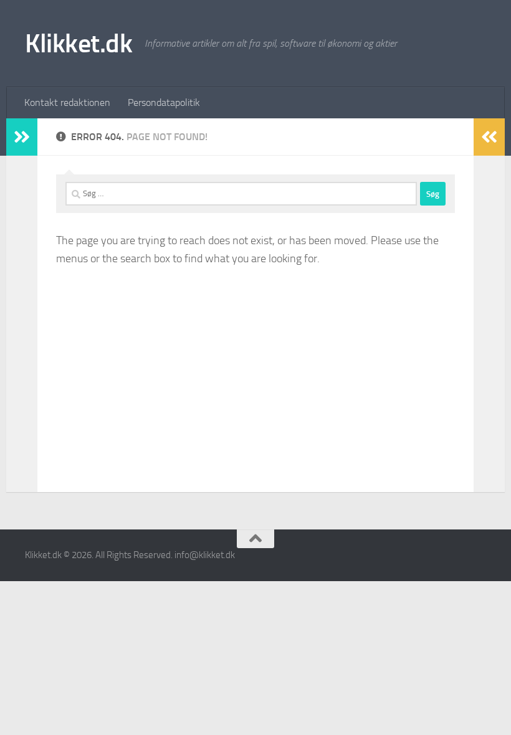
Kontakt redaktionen (67, 102)
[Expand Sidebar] (21, 137)
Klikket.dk (78, 43)
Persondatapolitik (164, 102)
